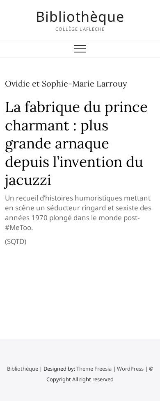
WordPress (130, 368)
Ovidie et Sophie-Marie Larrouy (66, 83)
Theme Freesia (94, 368)
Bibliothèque (80, 16)
